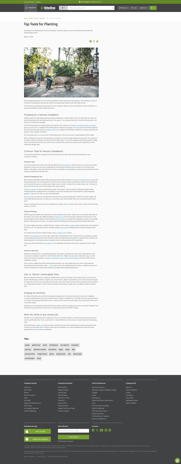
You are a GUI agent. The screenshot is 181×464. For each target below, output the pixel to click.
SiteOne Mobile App (30, 411)
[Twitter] (97, 431)
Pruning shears (61, 219)
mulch (51, 265)
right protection (66, 165)
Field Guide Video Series (99, 411)
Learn (93, 403)
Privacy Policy (41, 456)
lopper (73, 225)
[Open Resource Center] (177, 460)
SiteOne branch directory (65, 441)
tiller (65, 204)
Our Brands (129, 395)
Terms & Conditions (29, 456)
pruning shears (30, 354)
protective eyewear (39, 349)
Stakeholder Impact (132, 400)
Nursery (42, 18)
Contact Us (27, 387)
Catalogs (94, 392)
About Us (129, 387)
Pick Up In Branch (29, 395)
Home (25, 18)
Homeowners (96, 398)
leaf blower (75, 258)
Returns (26, 392)
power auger (29, 197)
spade (33, 189)
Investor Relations (131, 390)
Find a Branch (63, 426)
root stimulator (35, 236)
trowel (27, 189)
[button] (38, 2)
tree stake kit (48, 243)
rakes (88, 256)
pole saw (64, 227)
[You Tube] (102, 431)
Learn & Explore (33, 18)
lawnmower (55, 258)
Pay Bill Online (62, 395)
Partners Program (63, 411)
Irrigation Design (63, 390)
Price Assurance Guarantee (100, 405)
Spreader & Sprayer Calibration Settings (104, 390)
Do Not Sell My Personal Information (58, 456)
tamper (48, 258)
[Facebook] (93, 431)
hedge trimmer (62, 233)
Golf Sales (27, 400)
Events (94, 395)
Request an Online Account (32, 403)
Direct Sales (28, 390)
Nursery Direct (62, 403)
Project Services (63, 405)
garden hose (59, 217)
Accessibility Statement (31, 408)
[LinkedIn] (106, 431)
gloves (51, 354)
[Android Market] (39, 439)
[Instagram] (110, 431)
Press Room (130, 398)
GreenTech (61, 400)
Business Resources (98, 387)
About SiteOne (62, 387)
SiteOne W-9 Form (64, 398)
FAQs (26, 398)
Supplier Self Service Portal (66, 408)
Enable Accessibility (29, 2)
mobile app (39, 325)
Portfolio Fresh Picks (52, 130)
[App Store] (39, 431)
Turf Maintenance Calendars (100, 416)
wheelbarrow (85, 180)
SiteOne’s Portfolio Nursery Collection (83, 125)
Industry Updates (131, 403)
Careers (128, 392)
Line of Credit (62, 392)
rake (69, 354)
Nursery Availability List (99, 419)
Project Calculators (98, 413)
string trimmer (64, 258)
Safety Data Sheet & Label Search (102, 400)
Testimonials (28, 405)
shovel (76, 180)
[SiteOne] (48, 9)
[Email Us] (97, 41)
